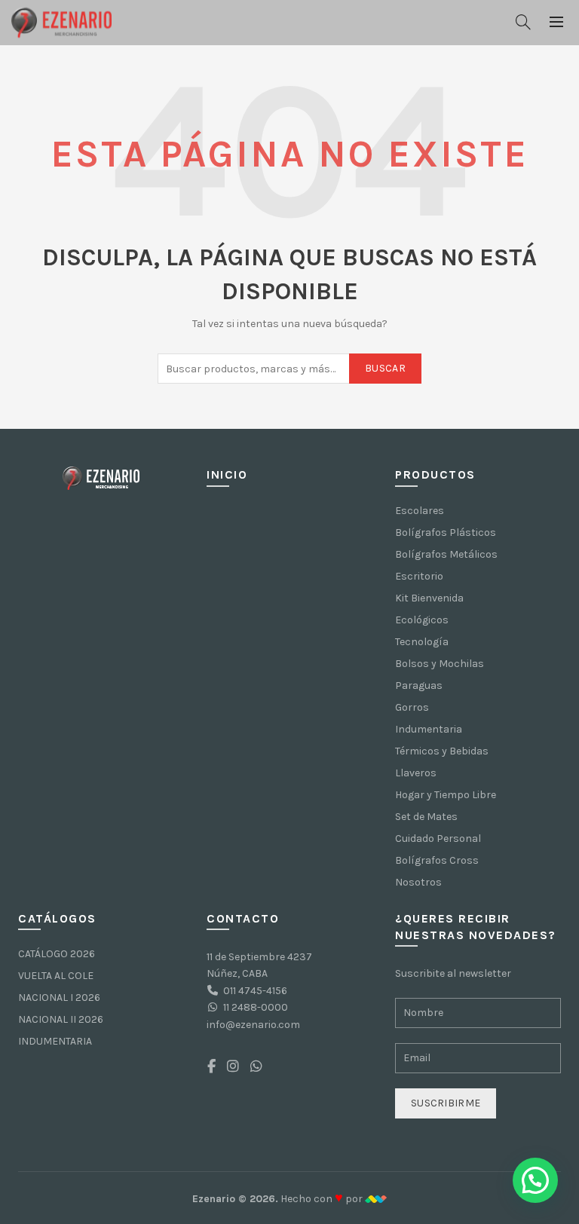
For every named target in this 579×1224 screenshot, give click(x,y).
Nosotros (418, 882)
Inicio (227, 474)
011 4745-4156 (255, 990)
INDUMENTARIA (55, 1041)
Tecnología (422, 641)
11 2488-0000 (255, 1007)
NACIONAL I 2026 (59, 997)
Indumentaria (428, 729)
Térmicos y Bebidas (442, 751)
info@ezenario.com (253, 1024)
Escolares (419, 510)
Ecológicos (422, 620)
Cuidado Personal (438, 838)
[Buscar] (523, 22)
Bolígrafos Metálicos (446, 554)
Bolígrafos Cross (437, 860)
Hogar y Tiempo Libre (445, 794)
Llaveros (416, 773)
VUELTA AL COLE (55, 975)
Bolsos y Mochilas (439, 663)
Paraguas (419, 685)
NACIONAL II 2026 (60, 1019)
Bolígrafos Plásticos (445, 532)
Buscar (385, 368)
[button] (535, 1180)
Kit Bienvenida (429, 598)
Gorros (412, 707)
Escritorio (419, 576)
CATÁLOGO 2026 (56, 953)
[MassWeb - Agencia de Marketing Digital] (376, 1198)
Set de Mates (426, 816)
